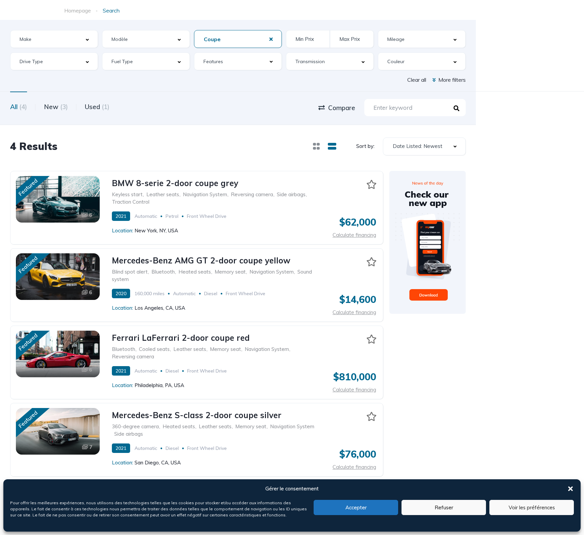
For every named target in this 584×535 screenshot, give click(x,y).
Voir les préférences (532, 507)
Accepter (356, 507)
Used (97, 107)
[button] (570, 488)
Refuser (444, 507)
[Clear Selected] (271, 38)
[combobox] (54, 39)
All (18, 107)
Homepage (77, 10)
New (56, 107)
